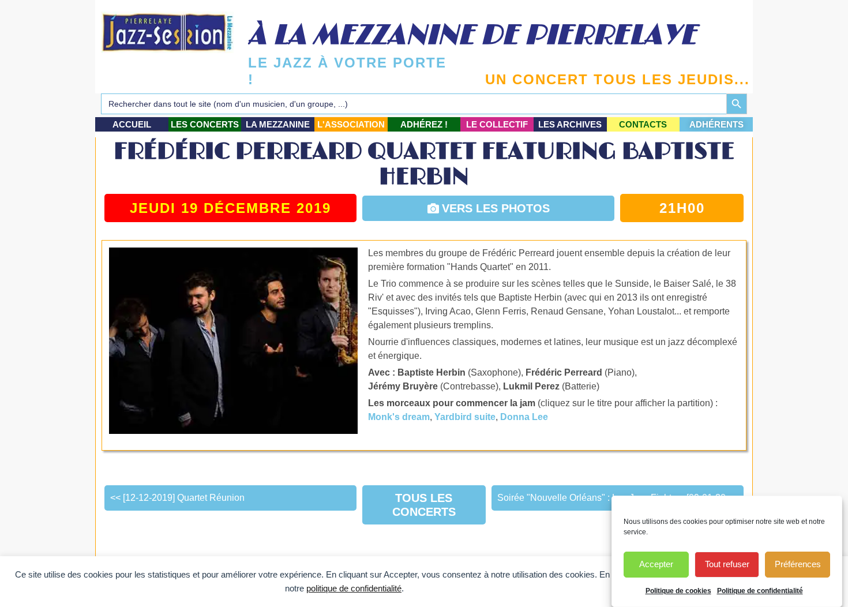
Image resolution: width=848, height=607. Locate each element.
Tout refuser (727, 564)
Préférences (798, 564)
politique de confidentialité (354, 588)
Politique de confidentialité (760, 591)
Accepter (656, 564)
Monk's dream (399, 417)
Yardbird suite (465, 417)
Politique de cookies (678, 591)
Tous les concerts (424, 505)
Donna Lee (524, 417)
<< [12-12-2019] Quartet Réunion (177, 498)
